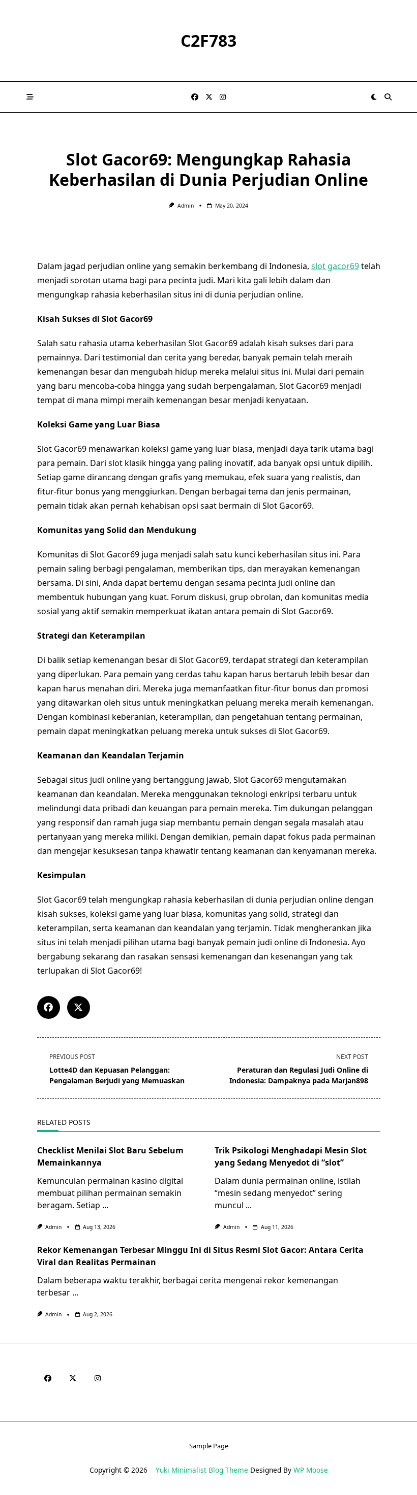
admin (185, 205)
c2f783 (208, 40)
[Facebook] (194, 97)
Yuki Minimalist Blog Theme (202, 1470)
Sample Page (208, 1445)
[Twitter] (209, 97)
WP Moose (310, 1470)
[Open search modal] (388, 97)
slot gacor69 (335, 266)
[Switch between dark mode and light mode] (374, 97)
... (105, 1205)
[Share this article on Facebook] (48, 1007)
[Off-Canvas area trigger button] (30, 97)
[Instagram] (223, 97)
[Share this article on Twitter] (78, 1007)
